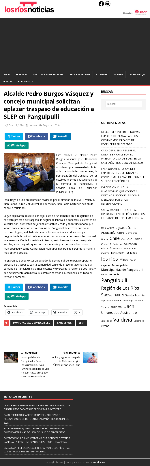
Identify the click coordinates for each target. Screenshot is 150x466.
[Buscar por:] (123, 104)
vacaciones (106, 321)
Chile (115, 238)
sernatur (116, 300)
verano (105, 326)
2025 (103, 228)
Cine (123, 239)
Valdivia (122, 319)
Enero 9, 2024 (16, 125)
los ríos (109, 258)
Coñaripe (117, 244)
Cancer (104, 239)
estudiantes (130, 248)
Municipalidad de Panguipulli (31, 322)
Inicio (6, 74)
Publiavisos (25, 81)
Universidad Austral (116, 312)
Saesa (107, 295)
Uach (128, 306)
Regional (21, 74)
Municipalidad (120, 265)
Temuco (105, 307)
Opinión (117, 74)
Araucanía (108, 232)
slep (81, 322)
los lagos (131, 252)
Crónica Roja (136, 74)
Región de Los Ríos (120, 288)
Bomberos (131, 232)
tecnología (128, 300)
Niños (104, 274)
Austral (120, 232)
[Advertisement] (75, 43)
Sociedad (101, 74)
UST (135, 313)
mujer (133, 259)
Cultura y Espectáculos (48, 74)
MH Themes (99, 462)
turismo (116, 307)
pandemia (113, 274)
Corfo (130, 239)
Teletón (139, 300)
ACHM (110, 228)
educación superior (111, 248)
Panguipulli (64, 322)
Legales (7, 81)
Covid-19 (106, 244)
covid (138, 239)
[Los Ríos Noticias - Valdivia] (75, 13)
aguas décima (126, 227)
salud (119, 295)
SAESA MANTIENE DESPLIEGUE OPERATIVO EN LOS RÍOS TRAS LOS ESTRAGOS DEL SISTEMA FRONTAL (123, 214)
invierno (105, 252)
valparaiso (139, 320)
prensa (33, 125)
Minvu (124, 260)
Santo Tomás (135, 295)
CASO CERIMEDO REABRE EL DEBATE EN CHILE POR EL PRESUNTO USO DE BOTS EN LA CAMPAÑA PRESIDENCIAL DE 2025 (36, 418)
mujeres (105, 265)
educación (130, 244)
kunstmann (117, 252)
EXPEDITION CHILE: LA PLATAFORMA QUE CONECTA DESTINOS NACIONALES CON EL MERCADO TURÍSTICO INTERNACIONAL (121, 196)
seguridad (106, 300)
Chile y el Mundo (79, 74)
